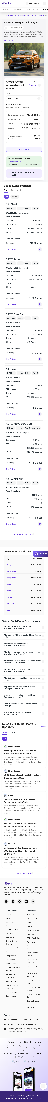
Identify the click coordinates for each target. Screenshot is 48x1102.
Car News (9, 952)
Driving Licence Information (11, 942)
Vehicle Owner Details (32, 954)
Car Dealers (10, 960)
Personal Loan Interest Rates (11, 975)
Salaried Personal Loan (33, 1002)
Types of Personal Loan (33, 981)
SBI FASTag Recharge (10, 923)
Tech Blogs (10, 933)
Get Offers (24, 150)
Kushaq (6, 9)
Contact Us (10, 914)
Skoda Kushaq (36, 15)
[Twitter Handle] (19, 901)
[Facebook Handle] (13, 901)
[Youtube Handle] (33, 901)
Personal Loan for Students (33, 988)
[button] (40, 249)
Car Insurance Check (32, 968)
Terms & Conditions (13, 1098)
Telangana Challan (12, 929)
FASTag (29, 926)
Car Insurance (32, 918)
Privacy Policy (28, 1098)
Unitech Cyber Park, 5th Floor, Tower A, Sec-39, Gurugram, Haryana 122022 (25, 1030)
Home (5, 15)
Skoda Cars (24, 15)
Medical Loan (11, 981)
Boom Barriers (11, 964)
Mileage (17, 9)
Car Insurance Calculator (32, 961)
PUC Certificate (11, 992)
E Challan (30, 922)
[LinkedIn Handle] (26, 901)
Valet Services (11, 937)
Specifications (32, 9)
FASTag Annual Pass (13, 948)
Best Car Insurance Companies (34, 995)
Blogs (8, 918)
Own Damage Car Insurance (12, 986)
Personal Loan (32, 942)
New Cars (13, 15)
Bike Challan (31, 1008)
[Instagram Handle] (6, 901)
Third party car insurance (32, 975)
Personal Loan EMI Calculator (34, 947)
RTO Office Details (33, 938)
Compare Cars (11, 956)
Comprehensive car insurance (13, 969)
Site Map (39, 1098)
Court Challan (11, 996)
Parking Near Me (33, 930)
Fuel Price (30, 934)
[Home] (6, 3)
